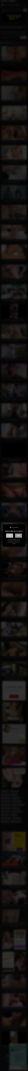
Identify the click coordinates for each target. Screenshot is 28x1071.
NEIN (18, 535)
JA (9, 535)
